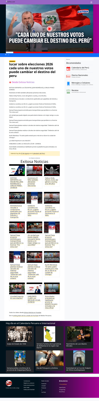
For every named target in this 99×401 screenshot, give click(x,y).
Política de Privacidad (29, 389)
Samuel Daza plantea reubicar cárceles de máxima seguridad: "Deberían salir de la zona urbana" (16, 271)
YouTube (43, 392)
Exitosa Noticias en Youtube (32, 312)
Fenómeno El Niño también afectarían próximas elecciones (33, 182)
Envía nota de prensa (29, 385)
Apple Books (62, 387)
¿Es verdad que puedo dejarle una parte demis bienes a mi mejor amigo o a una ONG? (34, 240)
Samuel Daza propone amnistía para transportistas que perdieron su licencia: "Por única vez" (17, 241)
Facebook (43, 383)
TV (8, 55)
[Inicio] (5, 54)
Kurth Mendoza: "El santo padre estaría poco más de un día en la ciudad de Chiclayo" (51, 269)
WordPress (62, 391)
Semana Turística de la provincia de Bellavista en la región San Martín (49, 346)
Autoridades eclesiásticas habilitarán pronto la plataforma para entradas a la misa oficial (51, 302)
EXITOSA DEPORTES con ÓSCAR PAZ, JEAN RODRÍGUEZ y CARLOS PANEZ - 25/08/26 (16, 183)
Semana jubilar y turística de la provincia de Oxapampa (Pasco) (19, 369)
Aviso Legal (26, 387)
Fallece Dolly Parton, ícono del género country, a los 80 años (51, 181)
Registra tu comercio (29, 383)
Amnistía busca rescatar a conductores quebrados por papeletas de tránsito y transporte (16, 211)
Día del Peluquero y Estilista (47, 368)
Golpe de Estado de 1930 (16, 344)
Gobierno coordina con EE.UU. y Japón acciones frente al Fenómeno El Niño (34, 210)
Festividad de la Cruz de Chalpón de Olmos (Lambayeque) (78, 369)
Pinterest (43, 388)
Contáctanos (27, 381)
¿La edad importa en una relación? (16, 297)
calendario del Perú (39, 153)
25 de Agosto (25, 153)
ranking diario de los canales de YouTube (25, 315)
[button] (91, 2)
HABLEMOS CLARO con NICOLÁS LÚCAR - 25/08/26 (34, 299)
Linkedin (43, 385)
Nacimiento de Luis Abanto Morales (76, 345)
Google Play (62, 389)
